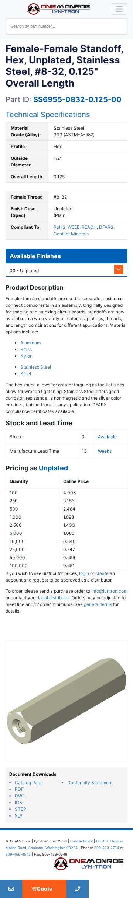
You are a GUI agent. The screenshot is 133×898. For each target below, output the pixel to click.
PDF (19, 789)
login (84, 573)
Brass (26, 349)
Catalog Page (29, 782)
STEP (20, 809)
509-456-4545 (18, 854)
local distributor (53, 597)
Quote (44, 888)
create (102, 573)
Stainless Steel (35, 367)
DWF (20, 796)
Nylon (26, 356)
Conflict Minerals (71, 233)
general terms (98, 604)
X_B (19, 815)
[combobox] (66, 26)
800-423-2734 (106, 848)
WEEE (73, 227)
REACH (89, 227)
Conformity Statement (90, 782)
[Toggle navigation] (119, 9)
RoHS (59, 227)
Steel (25, 373)
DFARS (106, 227)
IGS (18, 802)
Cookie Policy (81, 841)
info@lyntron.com (109, 591)
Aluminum (30, 342)
